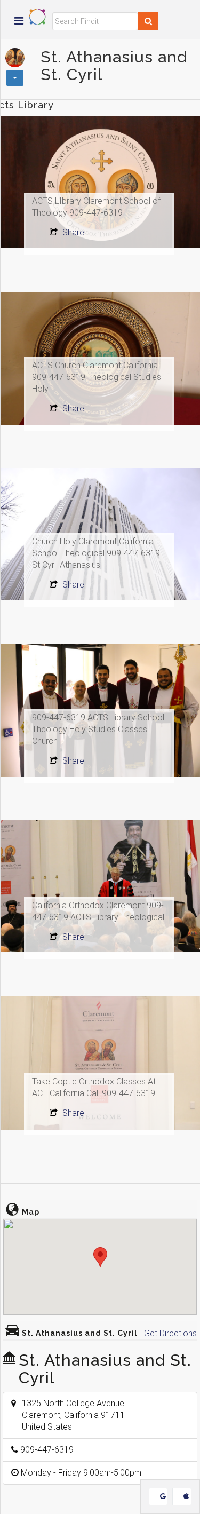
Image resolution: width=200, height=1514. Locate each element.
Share (72, 232)
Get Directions (170, 1333)
